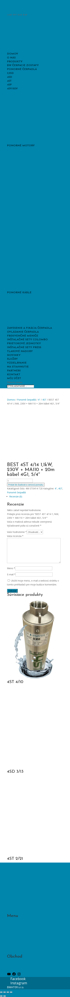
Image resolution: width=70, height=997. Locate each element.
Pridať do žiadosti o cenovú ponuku (25, 484)
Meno (11, 568)
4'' (39, 399)
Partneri (14, 370)
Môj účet (14, 378)
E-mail (11, 574)
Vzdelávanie (17, 363)
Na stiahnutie (18, 367)
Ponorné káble (19, 292)
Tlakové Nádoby (20, 351)
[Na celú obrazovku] (4, 992)
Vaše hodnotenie (17, 531)
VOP (9, 962)
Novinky (14, 355)
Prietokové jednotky (24, 343)
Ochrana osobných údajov (21, 966)
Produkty (14, 61)
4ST (9, 81)
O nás (11, 57)
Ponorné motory (21, 145)
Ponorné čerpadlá (22, 69)
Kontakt (13, 374)
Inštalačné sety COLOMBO (27, 339)
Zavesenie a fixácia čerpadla (29, 328)
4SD (9, 77)
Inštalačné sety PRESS (24, 347)
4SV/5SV (12, 88)
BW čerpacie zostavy (23, 65)
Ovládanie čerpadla (23, 332)
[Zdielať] (8, 992)
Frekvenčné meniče (22, 336)
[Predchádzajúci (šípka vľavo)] (1, 996)
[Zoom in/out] (1, 992)
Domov (12, 54)
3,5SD (10, 73)
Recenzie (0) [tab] (15, 496)
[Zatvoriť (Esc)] (11, 992)
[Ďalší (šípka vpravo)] (4, 996)
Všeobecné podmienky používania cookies (29, 970)
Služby (12, 359)
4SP (9, 84)
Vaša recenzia (15, 536)
